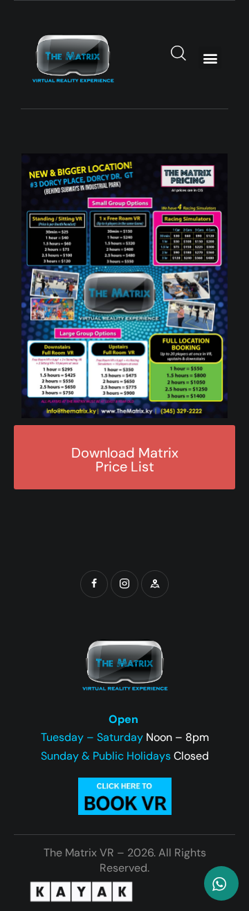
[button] (210, 57)
